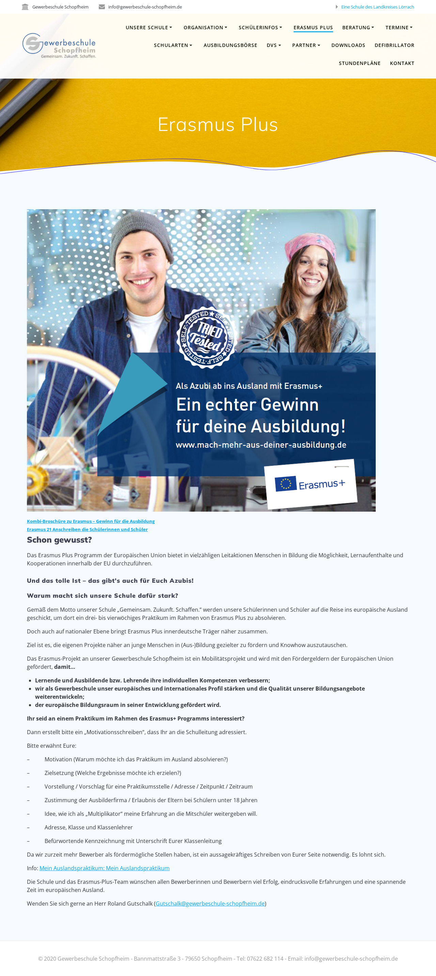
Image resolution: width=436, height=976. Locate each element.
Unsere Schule (147, 27)
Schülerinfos (258, 27)
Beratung (356, 27)
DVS (272, 45)
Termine (397, 27)
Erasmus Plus (313, 27)
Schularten (171, 45)
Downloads (348, 45)
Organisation (203, 27)
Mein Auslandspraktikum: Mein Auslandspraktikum (105, 868)
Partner (304, 45)
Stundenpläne (360, 63)
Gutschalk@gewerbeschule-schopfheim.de (210, 903)
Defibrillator (395, 45)
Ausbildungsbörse (231, 45)
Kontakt (402, 63)
